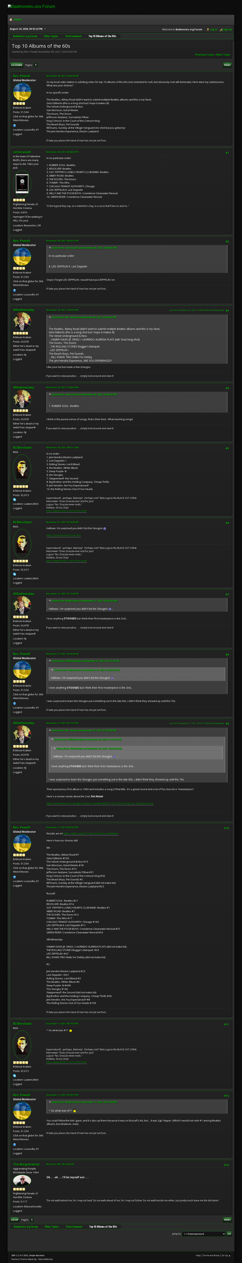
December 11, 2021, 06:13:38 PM (62, 1023)
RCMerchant (22, 447)
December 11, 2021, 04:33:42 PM (62, 827)
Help (198, 1255)
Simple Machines (37, 1255)
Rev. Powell (21, 76)
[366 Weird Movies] (14, 125)
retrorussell (22, 152)
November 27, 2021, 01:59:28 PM (62, 653)
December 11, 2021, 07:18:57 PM (62, 1094)
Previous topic (204, 54)
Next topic (223, 54)
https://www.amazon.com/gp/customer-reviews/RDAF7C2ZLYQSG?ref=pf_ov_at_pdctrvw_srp (100, 803)
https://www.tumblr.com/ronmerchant (66, 510)
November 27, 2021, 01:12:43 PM (62, 593)
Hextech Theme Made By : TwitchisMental (32, 1259)
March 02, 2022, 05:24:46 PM (60, 1164)
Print (227, 65)
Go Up (14, 1219)
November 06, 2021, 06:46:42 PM (62, 151)
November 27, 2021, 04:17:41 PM (62, 723)
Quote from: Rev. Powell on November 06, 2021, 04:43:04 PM (84, 317)
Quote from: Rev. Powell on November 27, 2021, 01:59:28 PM (84, 730)
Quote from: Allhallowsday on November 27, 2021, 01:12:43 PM (85, 661)
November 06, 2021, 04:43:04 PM (62, 75)
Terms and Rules (211, 1255)
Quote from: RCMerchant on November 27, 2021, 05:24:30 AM (84, 600)
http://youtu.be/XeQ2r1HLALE (64, 535)
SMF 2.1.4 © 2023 (19, 1255)
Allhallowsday (23, 310)
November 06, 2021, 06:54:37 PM (62, 240)
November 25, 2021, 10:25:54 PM (62, 309)
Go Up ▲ (226, 1255)
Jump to (176, 1233)
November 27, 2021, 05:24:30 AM (62, 522)
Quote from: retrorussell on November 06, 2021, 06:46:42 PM (84, 247)
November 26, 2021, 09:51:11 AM (62, 447)
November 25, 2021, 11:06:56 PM (62, 387)
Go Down (16, 65)
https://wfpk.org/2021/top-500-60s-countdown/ (91, 833)
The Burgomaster (26, 1164)
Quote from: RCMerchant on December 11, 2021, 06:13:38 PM (84, 1102)
